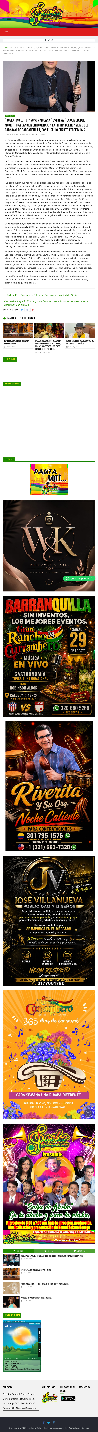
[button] (79, 578)
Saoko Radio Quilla (33, 1428)
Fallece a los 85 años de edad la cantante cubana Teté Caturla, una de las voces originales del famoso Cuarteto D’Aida (48, 345)
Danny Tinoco (28, 1394)
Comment (81, 1251)
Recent (50, 1251)
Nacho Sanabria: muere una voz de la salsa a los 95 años (80, 342)
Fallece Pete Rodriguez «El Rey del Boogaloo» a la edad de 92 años (41, 295)
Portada (7, 48)
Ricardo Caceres (82, 1428)
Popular (19, 1251)
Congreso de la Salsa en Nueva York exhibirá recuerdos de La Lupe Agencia (45, 1284)
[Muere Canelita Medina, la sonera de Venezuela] (12, 1296)
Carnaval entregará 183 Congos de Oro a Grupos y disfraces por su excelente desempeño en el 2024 (46, 303)
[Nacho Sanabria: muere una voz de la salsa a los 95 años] (80, 324)
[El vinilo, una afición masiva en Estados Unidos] (18, 324)
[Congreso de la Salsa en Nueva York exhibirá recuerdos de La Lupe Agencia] (12, 1282)
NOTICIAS (9, 116)
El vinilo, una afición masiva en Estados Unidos (36, 1270)
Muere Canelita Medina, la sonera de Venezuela (36, 1298)
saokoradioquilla (28, 134)
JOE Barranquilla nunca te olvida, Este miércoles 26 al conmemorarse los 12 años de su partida (52, 1256)
